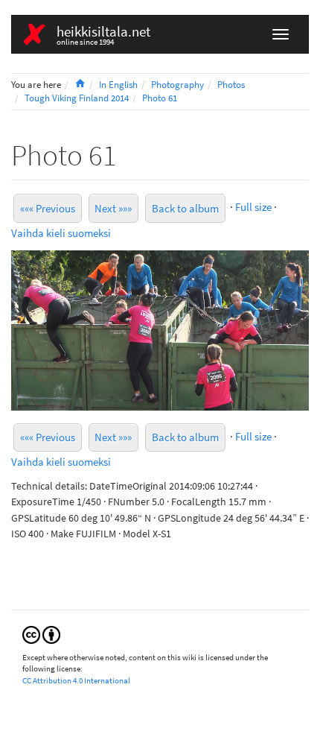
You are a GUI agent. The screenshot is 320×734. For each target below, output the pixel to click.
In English (118, 84)
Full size (253, 207)
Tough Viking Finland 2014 (77, 98)
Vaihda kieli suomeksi (61, 233)
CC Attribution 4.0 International (76, 680)
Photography (177, 84)
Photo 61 (159, 98)
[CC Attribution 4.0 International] (41, 633)
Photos (231, 84)
